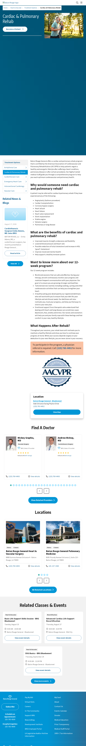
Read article (15, 232)
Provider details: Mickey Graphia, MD (23, 457)
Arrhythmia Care (10, 167)
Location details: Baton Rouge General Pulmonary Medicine (63, 544)
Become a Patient (13, 29)
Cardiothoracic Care (11, 177)
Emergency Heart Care (13, 181)
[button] (81, 3)
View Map (57, 412)
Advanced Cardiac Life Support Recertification (63, 627)
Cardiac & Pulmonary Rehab (14, 172)
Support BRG (30, 715)
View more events (41, 681)
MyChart (57, 697)
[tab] (11, 485)
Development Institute (34, 724)
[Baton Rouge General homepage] (10, 2)
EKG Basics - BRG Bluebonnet (43, 661)
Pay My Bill (29, 697)
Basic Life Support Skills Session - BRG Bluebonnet (22, 627)
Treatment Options (12, 162)
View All (14, 263)
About (56, 702)
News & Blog (30, 720)
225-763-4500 (10, 719)
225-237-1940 (52, 566)
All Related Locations (42, 589)
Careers (28, 706)
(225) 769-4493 (13, 476)
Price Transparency (61, 724)
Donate (57, 715)
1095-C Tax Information (63, 733)
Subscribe (10, 706)
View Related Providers (42, 500)
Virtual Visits (29, 702)
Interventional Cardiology (14, 186)
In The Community (32, 711)
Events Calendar (60, 711)
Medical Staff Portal (62, 729)
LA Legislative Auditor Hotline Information (36, 734)
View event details (22, 638)
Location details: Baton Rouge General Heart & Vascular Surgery (23, 544)
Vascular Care (9, 191)
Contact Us (58, 706)
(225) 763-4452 (38, 406)
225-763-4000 (10, 726)
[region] (43, 464)
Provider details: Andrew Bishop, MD (63, 457)
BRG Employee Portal (33, 729)
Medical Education (61, 720)
